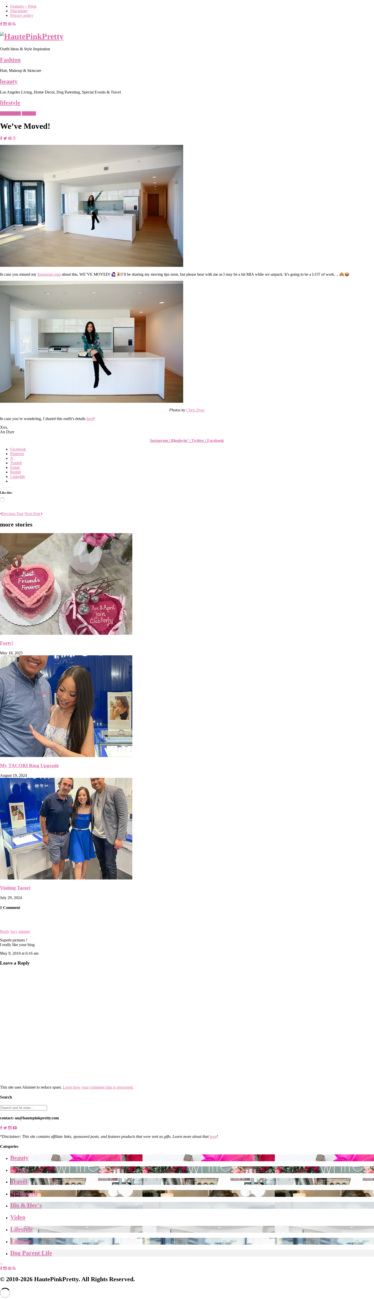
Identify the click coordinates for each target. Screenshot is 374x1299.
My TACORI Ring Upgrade (29, 765)
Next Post (32, 514)
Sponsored (23, 1193)
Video (17, 1217)
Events (19, 1169)
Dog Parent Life (31, 1253)
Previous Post (12, 514)
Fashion (10, 59)
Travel (18, 1181)
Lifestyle (29, 113)
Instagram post (49, 274)
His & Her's (26, 1205)
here (90, 418)
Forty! (6, 643)
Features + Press (23, 6)
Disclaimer (18, 11)
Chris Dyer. (195, 410)
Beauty (19, 1157)
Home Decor (10, 113)
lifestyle (10, 102)
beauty (9, 81)
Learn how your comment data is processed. (98, 1087)
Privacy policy (21, 15)
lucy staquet (20, 931)
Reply (5, 931)
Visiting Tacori (15, 887)
